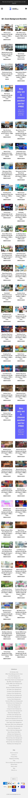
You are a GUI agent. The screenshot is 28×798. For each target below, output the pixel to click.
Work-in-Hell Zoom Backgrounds (14, 730)
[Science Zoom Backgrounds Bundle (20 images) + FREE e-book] (7, 408)
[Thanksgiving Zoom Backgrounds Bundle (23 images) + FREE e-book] (7, 464)
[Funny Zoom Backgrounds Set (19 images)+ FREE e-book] (7, 207)
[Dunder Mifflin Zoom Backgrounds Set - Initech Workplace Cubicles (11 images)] (21, 626)
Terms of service (14, 752)
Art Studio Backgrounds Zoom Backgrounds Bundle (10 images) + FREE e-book (21, 216)
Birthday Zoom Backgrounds (14, 734)
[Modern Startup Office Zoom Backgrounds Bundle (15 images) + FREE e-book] (7, 525)
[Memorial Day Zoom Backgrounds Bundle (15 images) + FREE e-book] (21, 464)
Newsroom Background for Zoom (14, 718)
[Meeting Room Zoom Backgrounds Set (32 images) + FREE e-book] (7, 47)
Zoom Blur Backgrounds (14, 675)
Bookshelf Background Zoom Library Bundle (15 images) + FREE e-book (7, 296)
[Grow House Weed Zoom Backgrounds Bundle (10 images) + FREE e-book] (7, 544)
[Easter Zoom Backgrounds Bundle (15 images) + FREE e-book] (21, 348)
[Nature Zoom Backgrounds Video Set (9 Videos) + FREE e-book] (7, 146)
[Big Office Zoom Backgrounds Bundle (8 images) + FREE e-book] (21, 605)
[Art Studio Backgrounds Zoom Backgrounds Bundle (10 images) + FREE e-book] (21, 207)
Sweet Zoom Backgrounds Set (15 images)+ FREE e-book (21, 653)
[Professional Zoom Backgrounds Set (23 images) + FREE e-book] (7, 67)
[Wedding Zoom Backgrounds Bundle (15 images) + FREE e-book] (7, 444)
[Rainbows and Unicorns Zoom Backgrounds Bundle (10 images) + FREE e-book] (7, 503)
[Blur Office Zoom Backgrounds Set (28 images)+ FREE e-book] (21, 27)
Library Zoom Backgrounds (14, 705)
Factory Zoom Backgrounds (14, 699)
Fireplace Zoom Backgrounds (14, 693)
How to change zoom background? (14, 762)
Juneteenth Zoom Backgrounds (14, 735)
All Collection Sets (14, 672)
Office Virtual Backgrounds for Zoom (14, 674)
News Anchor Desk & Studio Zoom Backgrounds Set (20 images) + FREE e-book (21, 75)
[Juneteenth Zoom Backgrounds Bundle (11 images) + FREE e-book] (7, 483)
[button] (14, 779)
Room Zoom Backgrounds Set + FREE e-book (21, 55)
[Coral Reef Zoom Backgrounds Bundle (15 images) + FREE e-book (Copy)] (7, 368)
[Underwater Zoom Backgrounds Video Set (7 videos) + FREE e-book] (21, 146)
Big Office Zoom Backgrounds (14, 681)
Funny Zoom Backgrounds (14, 677)
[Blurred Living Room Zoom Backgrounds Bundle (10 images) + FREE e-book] (7, 564)
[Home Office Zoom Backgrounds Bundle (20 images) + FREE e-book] (7, 228)
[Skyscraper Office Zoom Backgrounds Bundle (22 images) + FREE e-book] (7, 166)
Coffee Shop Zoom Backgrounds (14, 695)
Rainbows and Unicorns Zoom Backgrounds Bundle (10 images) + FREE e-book (7, 512)
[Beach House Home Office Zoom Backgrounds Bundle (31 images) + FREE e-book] (21, 125)
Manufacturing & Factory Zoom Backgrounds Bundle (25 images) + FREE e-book (7, 614)
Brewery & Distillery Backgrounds (14, 687)
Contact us (14, 754)
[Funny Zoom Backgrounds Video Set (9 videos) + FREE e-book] (7, 646)
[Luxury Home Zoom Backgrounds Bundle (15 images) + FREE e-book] (21, 268)
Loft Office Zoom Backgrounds (14, 714)
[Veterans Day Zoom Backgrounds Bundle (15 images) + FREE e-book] (21, 444)
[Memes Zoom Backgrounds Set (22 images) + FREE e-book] (21, 309)
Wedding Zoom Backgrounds (14, 743)
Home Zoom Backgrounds (14, 706)
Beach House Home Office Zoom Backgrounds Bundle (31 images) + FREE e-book (21, 133)
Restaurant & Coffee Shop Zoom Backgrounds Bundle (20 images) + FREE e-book (21, 174)
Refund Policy (14, 764)
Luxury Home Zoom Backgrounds (14, 710)
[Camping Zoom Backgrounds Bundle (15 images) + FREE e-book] (7, 348)
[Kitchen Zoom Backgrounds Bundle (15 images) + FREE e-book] (7, 388)
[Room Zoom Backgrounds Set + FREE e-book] (21, 48)
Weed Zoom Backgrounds (14, 712)
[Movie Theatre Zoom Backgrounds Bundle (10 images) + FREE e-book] (21, 503)
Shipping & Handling (14, 758)
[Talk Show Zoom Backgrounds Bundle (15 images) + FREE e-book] (21, 329)
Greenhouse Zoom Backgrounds (14, 703)
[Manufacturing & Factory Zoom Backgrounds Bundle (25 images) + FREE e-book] (7, 605)
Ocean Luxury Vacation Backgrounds (14, 720)
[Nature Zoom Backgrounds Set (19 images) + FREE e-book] (21, 187)
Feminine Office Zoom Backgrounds (14, 701)
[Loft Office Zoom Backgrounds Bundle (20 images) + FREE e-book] (21, 544)
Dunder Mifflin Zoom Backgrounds (14, 683)
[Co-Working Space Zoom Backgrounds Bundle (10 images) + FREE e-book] (21, 228)
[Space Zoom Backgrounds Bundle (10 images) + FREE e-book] (21, 525)
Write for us (14, 770)
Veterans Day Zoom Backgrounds (14, 741)
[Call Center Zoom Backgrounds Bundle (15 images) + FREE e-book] (21, 248)
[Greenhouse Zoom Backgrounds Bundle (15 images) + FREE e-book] (7, 584)
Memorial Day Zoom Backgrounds (14, 737)
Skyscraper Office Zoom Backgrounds (14, 724)
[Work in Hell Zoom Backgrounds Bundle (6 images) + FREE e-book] (21, 564)
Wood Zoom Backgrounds (14, 728)
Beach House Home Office (14, 732)
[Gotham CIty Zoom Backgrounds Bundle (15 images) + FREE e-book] (21, 368)
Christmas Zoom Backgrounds (14, 691)
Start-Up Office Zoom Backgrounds (14, 726)
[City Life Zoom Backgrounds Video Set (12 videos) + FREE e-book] (7, 125)
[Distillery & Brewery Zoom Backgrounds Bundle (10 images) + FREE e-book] (7, 626)
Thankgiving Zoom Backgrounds (14, 739)
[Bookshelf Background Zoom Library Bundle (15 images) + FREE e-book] (7, 288)
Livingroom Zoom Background (14, 708)
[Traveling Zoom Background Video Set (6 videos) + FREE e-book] (7, 187)
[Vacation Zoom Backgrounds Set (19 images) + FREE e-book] (21, 288)
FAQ (14, 760)
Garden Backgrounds (14, 685)
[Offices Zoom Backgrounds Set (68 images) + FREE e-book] (7, 27)
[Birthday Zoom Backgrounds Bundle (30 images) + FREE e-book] (21, 483)
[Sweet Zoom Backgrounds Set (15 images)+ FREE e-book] (21, 646)
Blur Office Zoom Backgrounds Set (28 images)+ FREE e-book (21, 34)
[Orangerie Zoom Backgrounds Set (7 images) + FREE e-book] (7, 309)
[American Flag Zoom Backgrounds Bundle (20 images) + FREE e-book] (7, 329)
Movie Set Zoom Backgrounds (14, 716)
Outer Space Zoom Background (14, 722)
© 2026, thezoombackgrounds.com (13, 794)
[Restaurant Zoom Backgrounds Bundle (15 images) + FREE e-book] (21, 388)
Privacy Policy (14, 756)
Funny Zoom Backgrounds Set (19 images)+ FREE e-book (7, 214)
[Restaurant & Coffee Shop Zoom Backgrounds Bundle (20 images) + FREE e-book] (21, 166)
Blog (14, 768)
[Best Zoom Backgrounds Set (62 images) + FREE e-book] (7, 88)
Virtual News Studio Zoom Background (14, 679)
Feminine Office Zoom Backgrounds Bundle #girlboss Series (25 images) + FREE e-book (21, 592)
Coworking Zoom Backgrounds (14, 697)
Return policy (14, 766)
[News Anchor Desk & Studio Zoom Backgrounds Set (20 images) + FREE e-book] (21, 67)
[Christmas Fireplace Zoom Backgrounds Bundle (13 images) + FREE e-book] (7, 248)
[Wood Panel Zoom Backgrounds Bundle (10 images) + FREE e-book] (7, 268)
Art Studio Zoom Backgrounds (14, 689)
